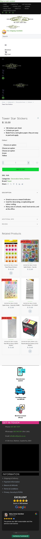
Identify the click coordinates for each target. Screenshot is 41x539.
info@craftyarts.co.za (17, 436)
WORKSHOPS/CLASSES (9, 10)
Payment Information (12, 482)
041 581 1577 (15, 427)
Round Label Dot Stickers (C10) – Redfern (30, 344)
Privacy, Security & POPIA (13, 492)
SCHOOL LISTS (17, 6)
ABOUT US (18, 8)
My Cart (8, 54)
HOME (5, 4)
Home (3, 102)
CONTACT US (14, 4)
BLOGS (27, 8)
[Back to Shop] (38, 118)
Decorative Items (20, 102)
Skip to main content (7, 1)
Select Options (30, 311)
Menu (5, 45)
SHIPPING (6, 6)
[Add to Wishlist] (37, 163)
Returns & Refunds (11, 485)
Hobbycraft (11, 102)
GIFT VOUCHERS (26, 4)
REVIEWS (27, 6)
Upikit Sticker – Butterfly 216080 (10, 305)
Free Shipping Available (15, 31)
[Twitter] (10, 184)
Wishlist (8, 50)
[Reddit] (22, 184)
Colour (4, 140)
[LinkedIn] (19, 184)
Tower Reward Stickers (11, 267)
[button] (3, 73)
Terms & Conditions (11, 489)
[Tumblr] (16, 184)
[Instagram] (6, 12)
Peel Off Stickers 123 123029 (30, 305)
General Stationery (35, 341)
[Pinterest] (13, 184)
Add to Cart (20, 169)
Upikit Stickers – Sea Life (30, 267)
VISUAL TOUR (7, 8)
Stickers (30, 102)
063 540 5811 (18, 431)
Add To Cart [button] (11, 273)
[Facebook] (3, 12)
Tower (9, 181)
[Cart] (6, 52)
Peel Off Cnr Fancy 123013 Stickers (11, 344)
